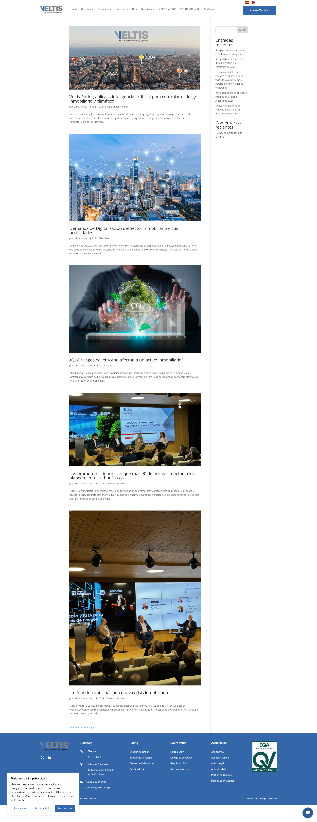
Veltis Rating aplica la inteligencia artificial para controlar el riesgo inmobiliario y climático (133, 99)
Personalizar (20, 808)
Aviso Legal (217, 763)
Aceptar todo (65, 808)
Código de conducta (181, 757)
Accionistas (217, 751)
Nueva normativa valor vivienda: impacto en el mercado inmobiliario (227, 109)
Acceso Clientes (220, 757)
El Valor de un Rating (140, 757)
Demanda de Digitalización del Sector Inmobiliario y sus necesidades (123, 230)
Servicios (103, 9)
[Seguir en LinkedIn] (49, 757)
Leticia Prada (81, 106)
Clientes (86, 9)
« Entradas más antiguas (82, 727)
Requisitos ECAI (179, 763)
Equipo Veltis (177, 751)
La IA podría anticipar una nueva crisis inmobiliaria (118, 693)
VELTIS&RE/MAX (190, 9)
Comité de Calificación (141, 763)
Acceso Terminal (259, 10)
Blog (135, 9)
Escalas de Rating (139, 751)
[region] (43, 794)
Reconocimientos (179, 769)
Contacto (208, 9)
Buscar (242, 29)
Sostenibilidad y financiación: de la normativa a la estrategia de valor (230, 63)
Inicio (74, 9)
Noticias (120, 9)
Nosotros (146, 9)
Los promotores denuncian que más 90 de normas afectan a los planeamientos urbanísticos (132, 475)
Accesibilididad (219, 769)
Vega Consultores (269, 799)
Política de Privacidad (222, 780)
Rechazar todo (42, 808)
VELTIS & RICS (167, 9)
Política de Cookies (221, 775)
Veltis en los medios (117, 106)
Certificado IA (136, 769)
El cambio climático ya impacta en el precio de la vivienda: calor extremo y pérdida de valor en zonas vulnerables (229, 79)
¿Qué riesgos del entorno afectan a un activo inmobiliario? (126, 360)
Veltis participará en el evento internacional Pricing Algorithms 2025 (231, 96)
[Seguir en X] (42, 757)
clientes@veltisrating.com (100, 787)
